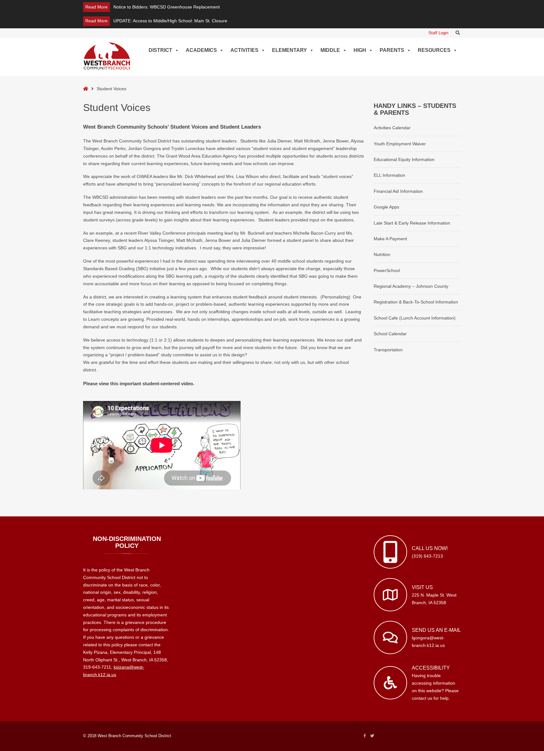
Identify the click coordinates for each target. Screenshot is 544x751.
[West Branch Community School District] (106, 56)
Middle (330, 50)
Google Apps (386, 206)
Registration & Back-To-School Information (416, 301)
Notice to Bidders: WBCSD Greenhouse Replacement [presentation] (166, 6)
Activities (244, 50)
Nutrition (382, 254)
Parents (392, 50)
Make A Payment (390, 238)
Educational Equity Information (404, 159)
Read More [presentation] (96, 6)
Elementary (289, 50)
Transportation (388, 349)
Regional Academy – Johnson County (411, 286)
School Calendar (390, 333)
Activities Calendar (392, 127)
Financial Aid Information (398, 191)
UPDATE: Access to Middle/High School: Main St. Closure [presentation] (170, 20)
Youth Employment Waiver (400, 143)
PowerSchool (387, 270)
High (360, 50)
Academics (201, 50)
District (160, 50)
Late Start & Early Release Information (412, 222)
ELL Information (389, 175)
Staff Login (438, 33)
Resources (434, 50)
